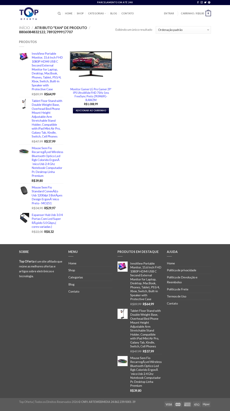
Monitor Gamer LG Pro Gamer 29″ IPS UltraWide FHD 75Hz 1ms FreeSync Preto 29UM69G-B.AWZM (90, 94)
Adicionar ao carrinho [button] (91, 110)
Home (69, 13)
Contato (127, 13)
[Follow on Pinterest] (209, 2)
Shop (80, 13)
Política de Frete (177, 289)
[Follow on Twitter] (205, 2)
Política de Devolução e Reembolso (182, 279)
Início (24, 27)
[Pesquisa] (59, 13)
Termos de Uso (176, 296)
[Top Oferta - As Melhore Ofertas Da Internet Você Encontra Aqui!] (36, 13)
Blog (113, 13)
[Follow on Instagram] (202, 2)
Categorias (96, 13)
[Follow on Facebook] (198, 2)
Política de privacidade (181, 270)
